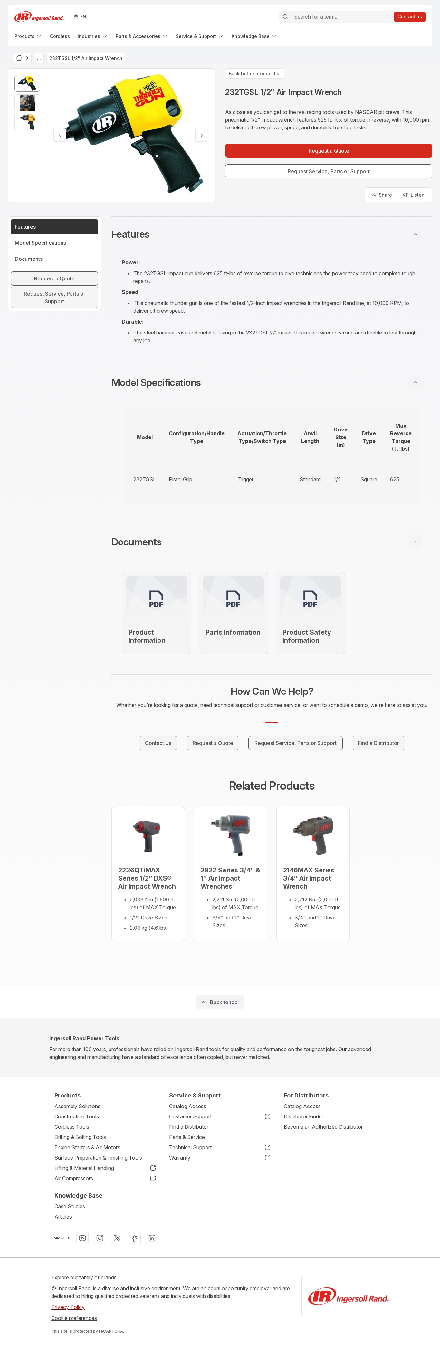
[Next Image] (201, 135)
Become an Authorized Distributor (323, 1127)
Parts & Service (187, 1137)
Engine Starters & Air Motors (87, 1147)
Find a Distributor (188, 1127)
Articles (63, 1216)
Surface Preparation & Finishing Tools (98, 1157)
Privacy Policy (68, 1307)
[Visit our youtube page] (82, 1238)
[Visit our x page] (117, 1238)
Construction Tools (76, 1116)
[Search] (285, 17)
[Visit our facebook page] (135, 1238)
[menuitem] (28, 36)
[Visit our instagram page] (100, 1238)
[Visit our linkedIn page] (152, 1238)
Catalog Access (187, 1106)
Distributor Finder (303, 1116)
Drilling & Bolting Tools (80, 1137)
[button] (271, 234)
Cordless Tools (71, 1127)
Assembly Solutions (77, 1106)
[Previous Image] (59, 135)
